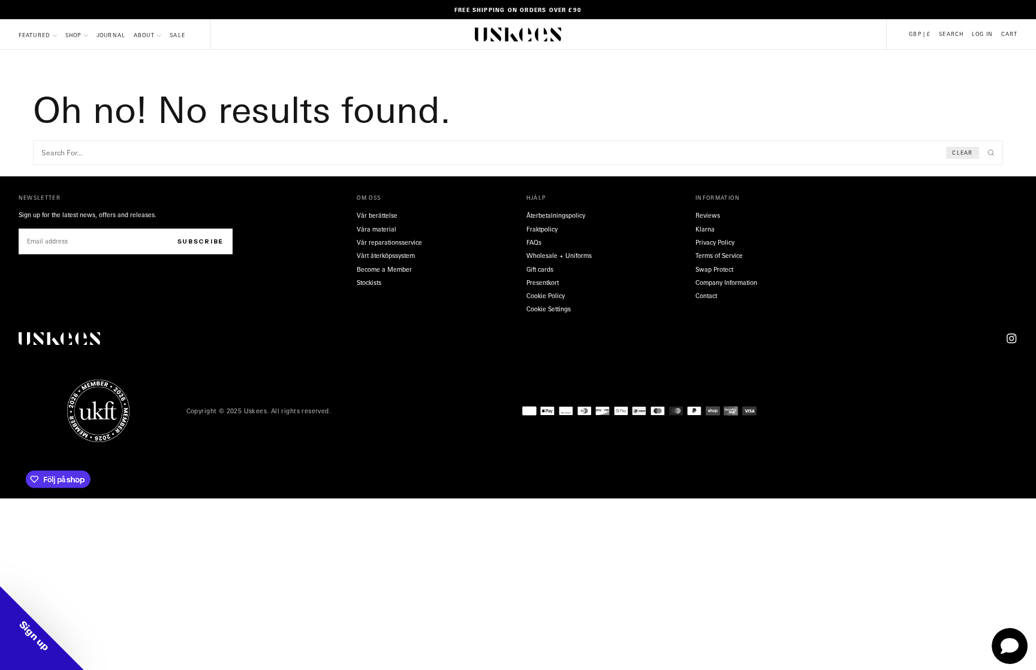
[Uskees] (59, 338)
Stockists (369, 282)
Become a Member (384, 269)
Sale (177, 35)
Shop (73, 35)
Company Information (726, 282)
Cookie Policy (545, 295)
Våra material (376, 229)
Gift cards (539, 269)
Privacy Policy (714, 242)
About (144, 35)
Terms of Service (719, 255)
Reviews (707, 215)
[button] (919, 34)
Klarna (705, 229)
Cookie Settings (548, 309)
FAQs (533, 242)
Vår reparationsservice (389, 242)
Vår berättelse (377, 215)
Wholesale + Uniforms (559, 255)
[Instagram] (1011, 338)
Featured (34, 35)
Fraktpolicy (542, 229)
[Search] (991, 153)
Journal (111, 35)
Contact (706, 295)
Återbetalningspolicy (555, 215)
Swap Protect (714, 269)
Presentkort (542, 282)
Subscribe (200, 241)
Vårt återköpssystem (386, 255)
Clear (962, 152)
